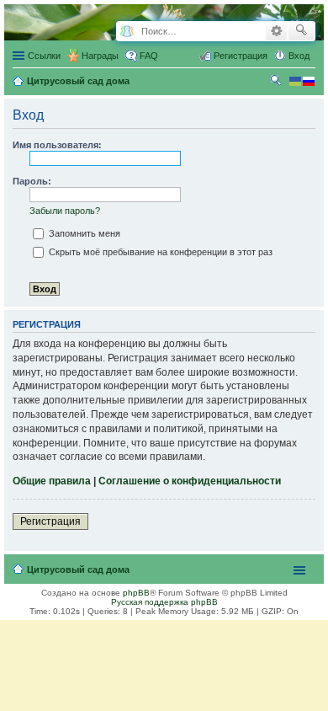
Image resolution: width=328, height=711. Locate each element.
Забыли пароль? (64, 211)
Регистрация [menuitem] (240, 56)
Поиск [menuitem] (277, 82)
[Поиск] (301, 31)
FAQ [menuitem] (149, 56)
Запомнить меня (83, 233)
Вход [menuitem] (298, 56)
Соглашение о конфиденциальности (189, 481)
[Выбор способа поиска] (126, 31)
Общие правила (52, 481)
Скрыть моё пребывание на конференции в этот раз (159, 252)
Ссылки (44, 56)
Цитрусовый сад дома (78, 569)
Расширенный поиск (276, 31)
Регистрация (50, 521)
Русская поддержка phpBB (164, 602)
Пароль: (32, 181)
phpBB (136, 592)
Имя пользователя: (57, 145)
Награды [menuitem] (100, 56)
